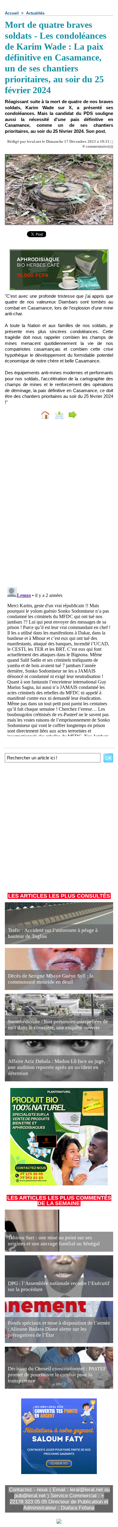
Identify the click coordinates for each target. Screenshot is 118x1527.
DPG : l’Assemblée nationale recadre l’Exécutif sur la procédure (59, 1286)
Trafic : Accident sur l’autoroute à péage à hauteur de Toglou (53, 933)
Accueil (12, 13)
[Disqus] (59, 504)
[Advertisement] (56, 826)
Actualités (35, 13)
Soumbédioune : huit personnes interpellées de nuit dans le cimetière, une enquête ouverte (58, 1025)
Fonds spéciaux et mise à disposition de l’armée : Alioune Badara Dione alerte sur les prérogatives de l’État (59, 1329)
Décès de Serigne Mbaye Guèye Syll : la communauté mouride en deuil (50, 979)
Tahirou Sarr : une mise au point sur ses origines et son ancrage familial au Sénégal (54, 1241)
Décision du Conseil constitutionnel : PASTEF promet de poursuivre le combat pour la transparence (57, 1375)
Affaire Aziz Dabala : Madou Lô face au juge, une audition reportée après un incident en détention (56, 1067)
